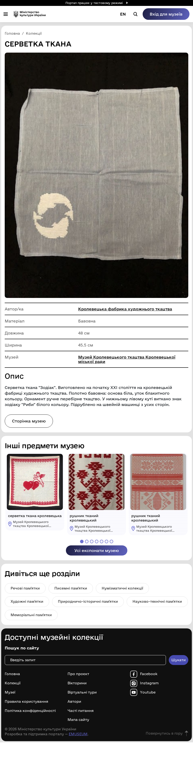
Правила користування (26, 701)
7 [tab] (111, 541)
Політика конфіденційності (30, 711)
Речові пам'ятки (25, 588)
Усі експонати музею (96, 550)
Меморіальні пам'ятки (31, 615)
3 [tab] (91, 541)
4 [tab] (96, 541)
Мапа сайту (78, 720)
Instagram (149, 683)
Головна (12, 674)
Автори (74, 701)
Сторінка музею (29, 421)
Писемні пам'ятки (70, 588)
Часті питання (81, 711)
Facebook (148, 674)
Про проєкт (78, 674)
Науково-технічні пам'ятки (157, 601)
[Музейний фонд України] (30, 14)
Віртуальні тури (82, 692)
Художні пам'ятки (27, 601)
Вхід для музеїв (166, 14)
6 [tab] (106, 541)
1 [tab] (82, 541)
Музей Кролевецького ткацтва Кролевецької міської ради (126, 359)
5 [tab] (101, 541)
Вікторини (77, 683)
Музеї (10, 692)
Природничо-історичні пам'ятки (88, 601)
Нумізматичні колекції (122, 588)
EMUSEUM (78, 734)
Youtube (148, 692)
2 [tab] (86, 541)
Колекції (12, 683)
